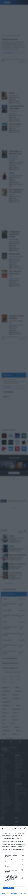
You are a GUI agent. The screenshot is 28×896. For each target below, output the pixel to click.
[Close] (25, 829)
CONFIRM (8, 887)
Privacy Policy (22, 893)
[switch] (22, 859)
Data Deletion (5, 893)
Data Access (14, 893)
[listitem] (14, 856)
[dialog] (14, 861)
